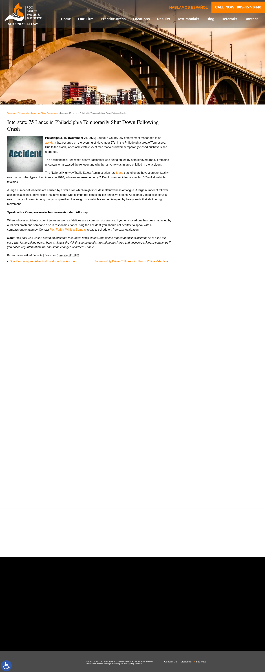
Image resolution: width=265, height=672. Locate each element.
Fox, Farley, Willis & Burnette (68, 229)
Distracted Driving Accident (206, 324)
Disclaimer (186, 661)
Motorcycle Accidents (202, 393)
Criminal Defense (200, 310)
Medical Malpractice (202, 384)
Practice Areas (113, 19)
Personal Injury (199, 420)
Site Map (201, 661)
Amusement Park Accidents (206, 278)
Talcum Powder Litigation (205, 467)
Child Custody (198, 356)
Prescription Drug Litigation (206, 439)
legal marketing (113, 664)
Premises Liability (200, 434)
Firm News (196, 360)
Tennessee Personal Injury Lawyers (23, 113)
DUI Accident (197, 342)
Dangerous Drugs (200, 314)
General (194, 365)
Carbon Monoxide (200, 305)
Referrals (229, 19)
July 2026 (195, 230)
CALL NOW (238, 7)
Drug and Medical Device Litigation (211, 337)
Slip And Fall (197, 453)
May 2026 (195, 239)
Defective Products (201, 319)
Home (66, 19)
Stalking (194, 462)
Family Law (196, 351)
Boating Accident (200, 287)
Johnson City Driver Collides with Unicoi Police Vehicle (130, 261)
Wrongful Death (199, 494)
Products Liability (200, 444)
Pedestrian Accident (202, 416)
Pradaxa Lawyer (199, 430)
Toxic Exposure (199, 471)
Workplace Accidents (202, 490)
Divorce (194, 328)
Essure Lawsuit (199, 347)
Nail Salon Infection (201, 397)
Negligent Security (201, 402)
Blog (210, 19)
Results (163, 19)
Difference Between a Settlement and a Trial (217, 141)
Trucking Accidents (201, 480)
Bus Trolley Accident (202, 291)
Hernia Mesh (197, 370)
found (119, 172)
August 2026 (197, 225)
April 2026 (195, 244)
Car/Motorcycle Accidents (205, 301)
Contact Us (170, 661)
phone (61, 636)
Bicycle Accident (199, 282)
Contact (251, 19)
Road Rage (196, 448)
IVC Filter (195, 379)
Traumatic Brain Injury (203, 476)
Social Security (199, 457)
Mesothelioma (198, 388)
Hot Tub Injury (198, 374)
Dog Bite (194, 333)
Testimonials (188, 19)
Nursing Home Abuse (203, 407)
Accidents (195, 273)
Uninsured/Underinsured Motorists (211, 485)
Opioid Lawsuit (198, 411)
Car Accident (52, 113)
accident (50, 142)
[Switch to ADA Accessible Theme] (6, 665)
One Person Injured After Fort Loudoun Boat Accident (43, 261)
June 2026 (196, 235)
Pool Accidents (198, 425)
